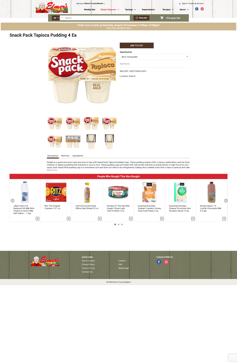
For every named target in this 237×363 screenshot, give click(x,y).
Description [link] (53, 155)
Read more (52, 170)
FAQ (120, 264)
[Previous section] (11, 200)
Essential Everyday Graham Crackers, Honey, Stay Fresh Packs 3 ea (149, 208)
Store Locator (88, 260)
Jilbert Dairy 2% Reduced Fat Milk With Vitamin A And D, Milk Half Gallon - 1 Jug (23, 209)
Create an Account (196, 3)
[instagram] (202, 8)
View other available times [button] (118, 28)
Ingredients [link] (77, 155)
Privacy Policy (88, 264)
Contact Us (87, 272)
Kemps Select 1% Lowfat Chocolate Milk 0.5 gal (210, 208)
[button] (94, 4)
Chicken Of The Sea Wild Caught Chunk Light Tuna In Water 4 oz (118, 208)
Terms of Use (88, 268)
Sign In (184, 3)
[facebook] (196, 8)
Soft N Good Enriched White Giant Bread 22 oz (87, 207)
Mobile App (123, 268)
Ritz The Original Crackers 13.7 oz (52, 207)
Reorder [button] (143, 18)
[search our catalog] (62, 17)
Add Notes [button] (125, 63)
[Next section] (225, 200)
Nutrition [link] (65, 155)
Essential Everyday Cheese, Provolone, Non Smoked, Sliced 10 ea (180, 208)
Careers (122, 260)
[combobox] (56, 17)
